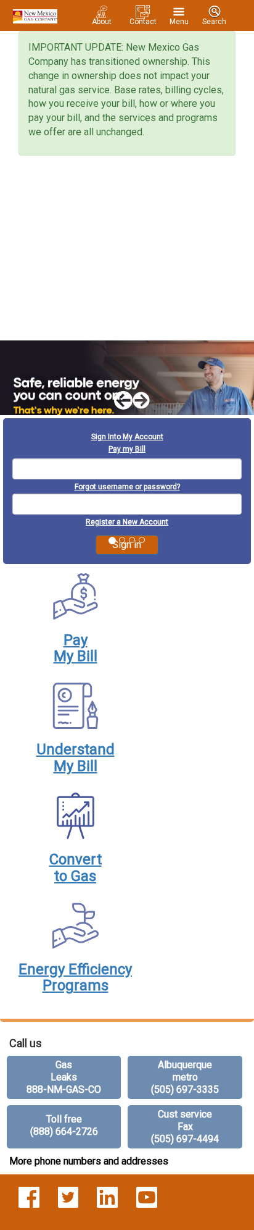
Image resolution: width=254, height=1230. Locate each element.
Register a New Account (127, 522)
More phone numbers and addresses (88, 1161)
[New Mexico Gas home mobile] (33, 15)
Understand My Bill (75, 757)
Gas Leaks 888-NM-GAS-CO (64, 1077)
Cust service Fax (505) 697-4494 (185, 1126)
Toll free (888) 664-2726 (64, 1125)
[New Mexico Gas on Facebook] (28, 1197)
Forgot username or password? (127, 486)
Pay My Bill (75, 648)
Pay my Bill (127, 449)
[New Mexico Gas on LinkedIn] (107, 1197)
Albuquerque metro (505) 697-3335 (185, 1077)
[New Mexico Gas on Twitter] (68, 1197)
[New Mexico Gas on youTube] (146, 1197)
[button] (117, 401)
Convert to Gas (75, 867)
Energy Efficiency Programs (75, 977)
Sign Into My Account (127, 436)
